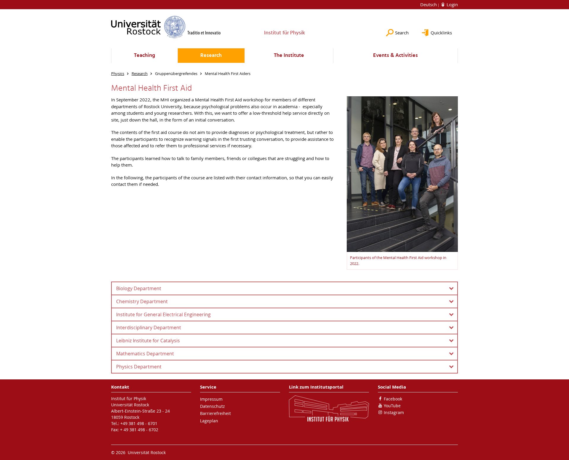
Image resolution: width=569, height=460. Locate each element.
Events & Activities (395, 55)
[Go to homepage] (166, 27)
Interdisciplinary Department (148, 327)
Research (211, 55)
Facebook (393, 399)
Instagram (394, 412)
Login (451, 4)
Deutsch (429, 4)
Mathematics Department (145, 353)
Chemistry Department (142, 301)
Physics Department (139, 366)
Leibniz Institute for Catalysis (148, 340)
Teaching (144, 55)
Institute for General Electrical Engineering (163, 314)
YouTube (392, 405)
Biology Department (138, 288)
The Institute (289, 55)
